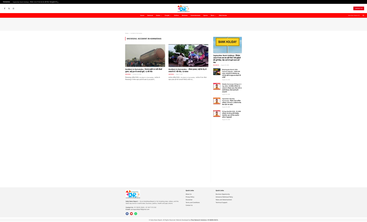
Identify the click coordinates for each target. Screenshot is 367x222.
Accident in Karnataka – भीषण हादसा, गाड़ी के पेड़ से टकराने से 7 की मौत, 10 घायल (187, 70)
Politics (176, 15)
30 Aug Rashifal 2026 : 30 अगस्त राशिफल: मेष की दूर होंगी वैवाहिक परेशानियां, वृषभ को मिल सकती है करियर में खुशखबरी (231, 114)
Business (185, 15)
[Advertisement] (183, 24)
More (212, 15)
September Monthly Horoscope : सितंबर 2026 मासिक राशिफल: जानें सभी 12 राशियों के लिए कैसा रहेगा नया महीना (231, 101)
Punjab (167, 15)
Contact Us (359, 8)
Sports (205, 15)
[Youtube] (131, 213)
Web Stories (223, 15)
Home (142, 15)
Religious (216, 65)
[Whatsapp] (135, 213)
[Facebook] (127, 213)
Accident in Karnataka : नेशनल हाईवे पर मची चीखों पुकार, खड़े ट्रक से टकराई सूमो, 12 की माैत (143, 70)
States (158, 15)
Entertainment (195, 15)
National (150, 15)
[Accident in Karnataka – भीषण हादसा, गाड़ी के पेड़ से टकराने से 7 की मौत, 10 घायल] (188, 55)
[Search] (363, 15)
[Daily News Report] (183, 8)
